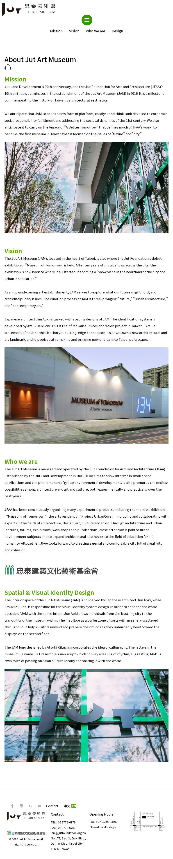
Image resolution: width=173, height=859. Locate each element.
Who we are (95, 31)
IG (21, 806)
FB (12, 806)
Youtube (39, 806)
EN (74, 806)
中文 (67, 806)
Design (117, 31)
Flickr (30, 806)
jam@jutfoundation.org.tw (68, 833)
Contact (52, 806)
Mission (56, 31)
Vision (74, 31)
